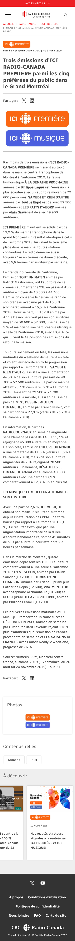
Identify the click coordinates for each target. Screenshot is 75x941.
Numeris (14, 760)
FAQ (37, 915)
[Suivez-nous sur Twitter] (32, 883)
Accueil (8, 23)
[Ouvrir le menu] (7, 14)
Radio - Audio (27, 23)
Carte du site (56, 915)
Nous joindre (19, 915)
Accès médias (35, 3)
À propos (16, 897)
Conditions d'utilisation (47, 897)
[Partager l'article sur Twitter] (24, 100)
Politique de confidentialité (38, 906)
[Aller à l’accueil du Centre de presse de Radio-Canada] (36, 14)
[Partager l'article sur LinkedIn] (32, 100)
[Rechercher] (65, 15)
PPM (34, 760)
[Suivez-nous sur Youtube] (42, 883)
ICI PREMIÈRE (49, 23)
